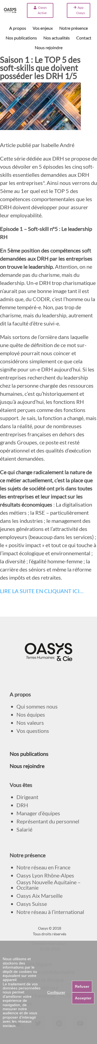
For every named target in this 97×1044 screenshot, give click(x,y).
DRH (22, 805)
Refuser (82, 986)
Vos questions (32, 731)
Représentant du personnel (47, 821)
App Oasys (80, 10)
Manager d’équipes (38, 813)
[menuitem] (17, 28)
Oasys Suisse (31, 904)
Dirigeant (27, 797)
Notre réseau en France (43, 867)
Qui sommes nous (37, 706)
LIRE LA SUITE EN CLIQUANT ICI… (42, 591)
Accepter (83, 998)
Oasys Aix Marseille (39, 896)
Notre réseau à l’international (50, 912)
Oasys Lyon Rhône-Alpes (45, 875)
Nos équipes (30, 714)
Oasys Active (42, 10)
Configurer (56, 992)
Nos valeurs (30, 723)
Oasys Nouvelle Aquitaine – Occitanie (48, 884)
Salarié (24, 829)
